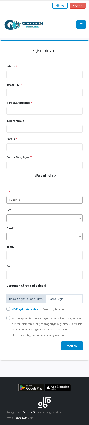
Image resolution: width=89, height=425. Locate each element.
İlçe (8, 210)
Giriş (61, 5)
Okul (9, 228)
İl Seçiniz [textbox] (14, 200)
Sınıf (9, 266)
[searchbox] (9, 255)
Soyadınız (13, 84)
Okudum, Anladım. (38, 309)
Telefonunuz (15, 120)
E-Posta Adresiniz (18, 102)
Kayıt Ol (77, 5)
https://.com (19, 418)
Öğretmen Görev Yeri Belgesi (26, 285)
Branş (10, 246)
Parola (10, 139)
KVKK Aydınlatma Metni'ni (27, 309)
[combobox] (44, 200)
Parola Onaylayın (18, 157)
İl (7, 191)
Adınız (10, 66)
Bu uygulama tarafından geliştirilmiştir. (36, 412)
